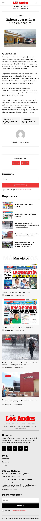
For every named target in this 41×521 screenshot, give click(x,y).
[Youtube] (26, 448)
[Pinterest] (23, 163)
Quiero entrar (19, 185)
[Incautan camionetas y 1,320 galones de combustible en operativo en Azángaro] (7, 244)
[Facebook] (14, 163)
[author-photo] (3, 295)
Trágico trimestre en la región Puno (10, 122)
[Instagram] (9, 448)
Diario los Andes (22, 6)
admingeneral (9, 295)
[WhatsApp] (27, 163)
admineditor (8, 367)
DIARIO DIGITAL (6, 476)
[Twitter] (18, 163)
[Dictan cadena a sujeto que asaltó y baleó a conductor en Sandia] (7, 235)
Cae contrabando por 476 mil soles (29, 122)
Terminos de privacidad (19, 510)
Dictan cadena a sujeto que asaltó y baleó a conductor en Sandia (27, 235)
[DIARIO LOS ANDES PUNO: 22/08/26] (7, 205)
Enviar (19, 506)
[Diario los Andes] (20, 134)
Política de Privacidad (24, 189)
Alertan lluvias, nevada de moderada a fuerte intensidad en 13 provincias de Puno (27, 225)
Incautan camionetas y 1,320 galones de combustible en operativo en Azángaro (24, 244)
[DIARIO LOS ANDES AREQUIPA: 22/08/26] (7, 215)
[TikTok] (15, 448)
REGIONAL (20, 15)
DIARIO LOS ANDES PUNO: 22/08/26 (16, 292)
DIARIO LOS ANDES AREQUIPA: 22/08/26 (17, 328)
